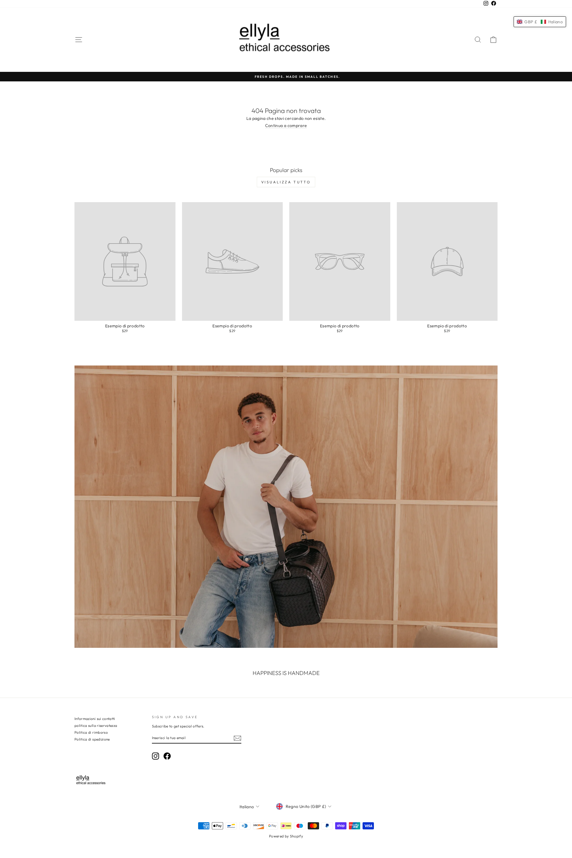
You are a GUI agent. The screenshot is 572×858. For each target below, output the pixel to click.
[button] (540, 22)
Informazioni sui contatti (94, 718)
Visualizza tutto (286, 182)
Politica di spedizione (92, 739)
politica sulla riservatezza (95, 725)
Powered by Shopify (286, 836)
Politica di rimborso (91, 732)
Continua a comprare (286, 125)
